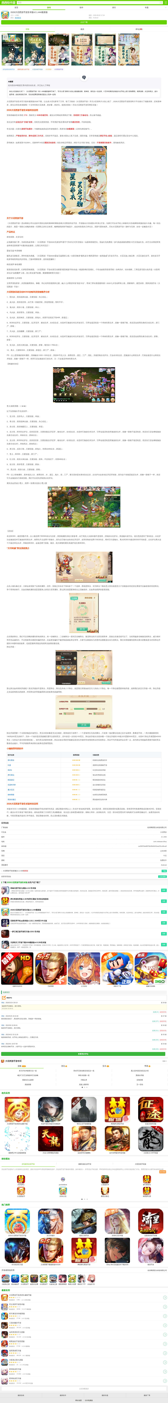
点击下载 (84, 22)
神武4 (10, 770)
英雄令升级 (140, 1075)
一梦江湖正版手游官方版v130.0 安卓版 (25, 932)
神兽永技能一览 (83, 1075)
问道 (9, 765)
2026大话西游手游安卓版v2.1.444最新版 (25, 910)
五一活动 (140, 1084)
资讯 (64, 1066)
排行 (114, 7)
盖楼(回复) (163, 1012)
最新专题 (105, 1395)
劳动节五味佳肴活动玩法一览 (83, 1071)
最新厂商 (147, 1395)
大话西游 (48, 69)
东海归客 (140, 1080)
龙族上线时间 (84, 1084)
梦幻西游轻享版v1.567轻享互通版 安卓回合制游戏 (29, 899)
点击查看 (163, 851)
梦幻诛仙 (11, 775)
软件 (81, 7)
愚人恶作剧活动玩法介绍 (140, 1071)
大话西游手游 (58, 69)
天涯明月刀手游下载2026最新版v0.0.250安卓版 (28, 942)
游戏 (49, 7)
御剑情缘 (11, 794)
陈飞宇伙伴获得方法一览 (28, 1071)
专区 (86, 1061)
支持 (156, 1012)
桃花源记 (11, 780)
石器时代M (12, 785)
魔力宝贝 (11, 789)
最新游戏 (21, 1395)
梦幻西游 (11, 760)
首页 (16, 7)
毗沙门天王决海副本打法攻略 (27, 1075)
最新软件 (63, 1395)
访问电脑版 (89, 1400)
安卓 (106, 1066)
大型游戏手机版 (37, 69)
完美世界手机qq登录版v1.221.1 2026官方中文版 (28, 921)
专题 (146, 7)
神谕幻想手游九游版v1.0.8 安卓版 (23, 888)
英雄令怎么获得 (27, 1080)
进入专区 (162, 1172)
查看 (163, 890)
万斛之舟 (84, 1080)
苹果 (147, 1066)
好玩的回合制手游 (9, 69)
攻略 (21, 1066)
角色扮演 (18, 18)
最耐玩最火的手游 (23, 69)
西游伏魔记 (12, 799)
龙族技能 (28, 1084)
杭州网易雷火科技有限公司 (157, 827)
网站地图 (78, 1400)
